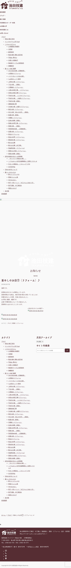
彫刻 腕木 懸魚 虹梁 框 (15, 55)
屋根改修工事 (12, 104)
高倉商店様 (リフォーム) (16, 148)
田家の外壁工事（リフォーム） (18, 123)
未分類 (7, 191)
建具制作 (11, 52)
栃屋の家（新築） (13, 115)
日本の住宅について (11, 169)
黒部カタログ (12, 188)
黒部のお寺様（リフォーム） (17, 151)
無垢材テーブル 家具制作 (16, 63)
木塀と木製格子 (13, 60)
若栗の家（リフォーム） (16, 131)
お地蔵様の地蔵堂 (13, 46)
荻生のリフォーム (13, 134)
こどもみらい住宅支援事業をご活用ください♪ (22, 161)
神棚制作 (11, 66)
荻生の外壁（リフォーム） (16, 137)
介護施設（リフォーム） (16, 87)
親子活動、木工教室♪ (15, 185)
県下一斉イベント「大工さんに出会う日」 (21, 183)
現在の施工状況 (10, 39)
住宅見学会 (11, 167)
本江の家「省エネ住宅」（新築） (18, 112)
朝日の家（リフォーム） (16, 109)
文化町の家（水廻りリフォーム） (18, 107)
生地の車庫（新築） (14, 120)
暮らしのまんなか (10, 172)
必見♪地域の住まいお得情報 (13, 156)
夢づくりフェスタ (13, 174)
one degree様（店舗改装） (16, 71)
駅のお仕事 (11, 142)
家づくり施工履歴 (10, 68)
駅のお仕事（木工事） (15, 145)
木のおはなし (12, 180)
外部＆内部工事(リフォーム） (17, 93)
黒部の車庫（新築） (14, 154)
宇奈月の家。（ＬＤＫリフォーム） (19, 95)
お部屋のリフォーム (14, 73)
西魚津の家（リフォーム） (16, 140)
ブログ (3, 37)
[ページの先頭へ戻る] (0, 525)
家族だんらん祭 (13, 177)
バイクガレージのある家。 (16, 76)
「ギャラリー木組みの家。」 (17, 158)
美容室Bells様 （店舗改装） (17, 129)
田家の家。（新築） (14, 126)
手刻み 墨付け (12, 57)
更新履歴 (4, 194)
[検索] (67, 350)
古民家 (10, 49)
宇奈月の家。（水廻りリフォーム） (19, 98)
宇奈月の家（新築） (14, 101)
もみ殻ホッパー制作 (14, 79)
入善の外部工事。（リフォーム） (18, 90)
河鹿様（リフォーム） (15, 118)
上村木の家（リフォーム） (16, 82)
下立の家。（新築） (14, 84)
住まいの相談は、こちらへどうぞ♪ (19, 164)
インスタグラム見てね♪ (12, 42)
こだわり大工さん (10, 44)
